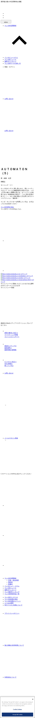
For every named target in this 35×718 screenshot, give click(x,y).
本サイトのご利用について (13, 605)
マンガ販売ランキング (11, 592)
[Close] (33, 699)
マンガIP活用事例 (10, 25)
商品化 (10, 582)
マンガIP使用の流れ (7, 207)
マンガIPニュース (10, 59)
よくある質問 (8, 603)
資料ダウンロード (10, 61)
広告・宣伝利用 (13, 580)
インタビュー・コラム (11, 586)
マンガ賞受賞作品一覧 (11, 594)
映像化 (10, 584)
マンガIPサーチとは (11, 597)
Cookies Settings (17, 709)
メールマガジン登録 (11, 438)
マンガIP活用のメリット (12, 601)
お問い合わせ (8, 373)
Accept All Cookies (17, 714)
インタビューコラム (11, 57)
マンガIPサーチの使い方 (12, 63)
